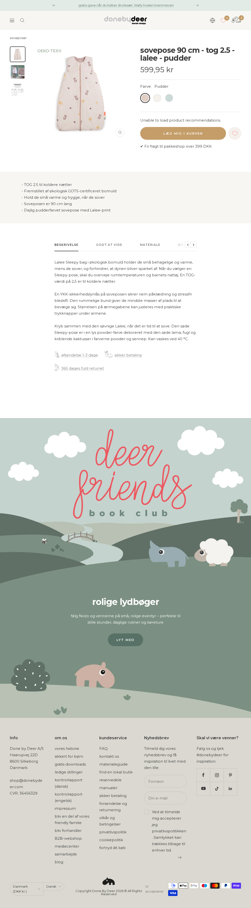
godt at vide (109, 245)
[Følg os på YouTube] (203, 788)
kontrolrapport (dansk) (68, 783)
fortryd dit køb (112, 847)
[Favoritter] (223, 20)
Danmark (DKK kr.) (20, 888)
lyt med (125, 640)
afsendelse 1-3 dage (79, 355)
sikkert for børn (69, 756)
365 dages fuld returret (82, 368)
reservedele (110, 780)
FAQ (103, 748)
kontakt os (109, 756)
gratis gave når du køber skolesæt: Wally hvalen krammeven (126, 5)
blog (59, 862)
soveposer (18, 38)
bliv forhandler (68, 830)
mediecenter (67, 846)
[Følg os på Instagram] (217, 775)
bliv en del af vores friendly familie (72, 819)
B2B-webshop (68, 838)
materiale (150, 245)
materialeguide (113, 764)
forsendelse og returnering (113, 806)
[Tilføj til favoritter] (234, 133)
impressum (65, 808)
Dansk (51, 886)
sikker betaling (128, 355)
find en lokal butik (116, 772)
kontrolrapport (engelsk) (68, 797)
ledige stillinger (69, 772)
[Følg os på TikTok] (217, 788)
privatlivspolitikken (169, 831)
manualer (108, 787)
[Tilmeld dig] (180, 857)
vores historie (67, 748)
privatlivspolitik (112, 832)
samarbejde (66, 854)
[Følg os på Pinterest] (230, 775)
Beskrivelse (66, 245)
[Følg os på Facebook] (203, 775)
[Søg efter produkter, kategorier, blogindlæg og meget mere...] (22, 20)
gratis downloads (70, 764)
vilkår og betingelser (110, 820)
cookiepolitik (111, 840)
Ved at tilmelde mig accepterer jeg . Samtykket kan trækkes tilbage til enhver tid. (169, 831)
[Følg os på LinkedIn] (230, 788)
